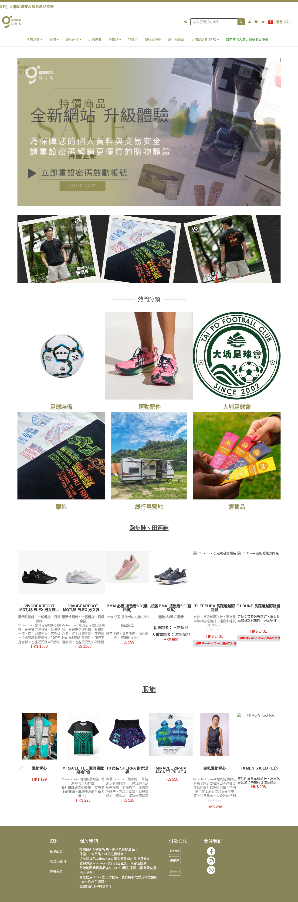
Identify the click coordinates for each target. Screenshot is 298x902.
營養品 (113, 39)
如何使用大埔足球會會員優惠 (247, 39)
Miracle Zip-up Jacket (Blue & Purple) (171, 770)
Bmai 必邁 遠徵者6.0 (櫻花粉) (127, 608)
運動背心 (39, 768)
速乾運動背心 (214, 768)
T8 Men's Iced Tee (258, 768)
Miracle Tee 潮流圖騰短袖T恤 (83, 770)
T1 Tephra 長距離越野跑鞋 (214, 608)
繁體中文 (282, 22)
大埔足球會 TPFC (204, 39)
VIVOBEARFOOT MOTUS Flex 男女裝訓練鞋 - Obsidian (39, 608)
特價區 (133, 39)
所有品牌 (34, 39)
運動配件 (73, 39)
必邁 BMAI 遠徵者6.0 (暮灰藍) (170, 608)
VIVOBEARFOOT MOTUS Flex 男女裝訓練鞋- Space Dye (83, 608)
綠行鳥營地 (153, 39)
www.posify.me (276, 896)
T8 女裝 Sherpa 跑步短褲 (127, 770)
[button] (276, 610)
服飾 (53, 39)
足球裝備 (95, 39)
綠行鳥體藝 (176, 39)
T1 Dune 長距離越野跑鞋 (258, 606)
